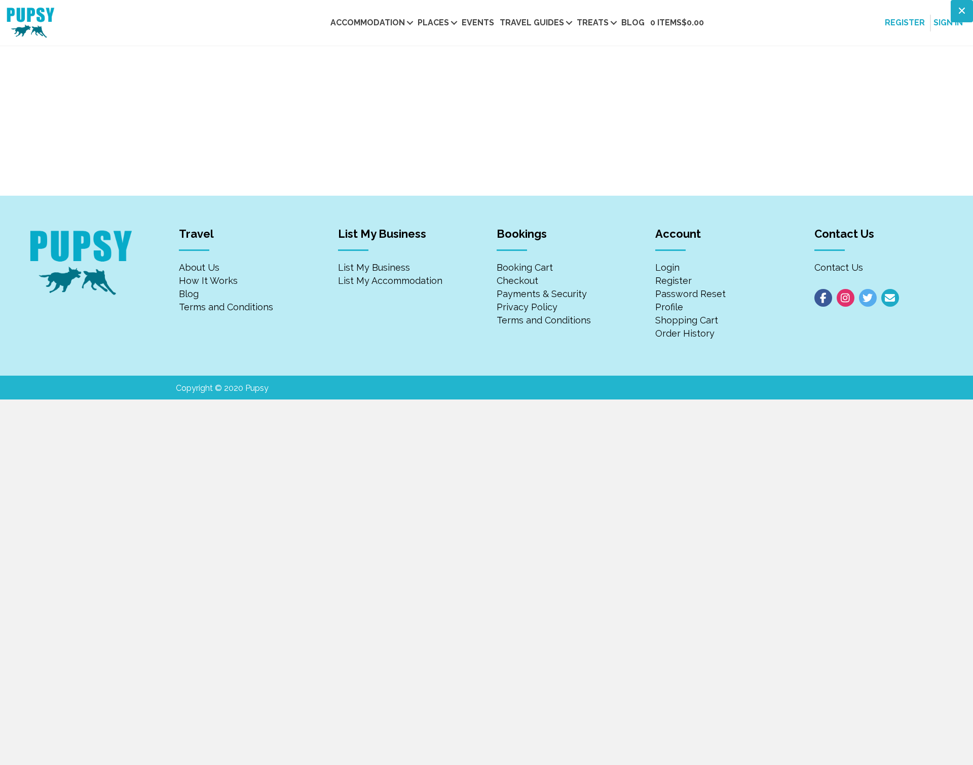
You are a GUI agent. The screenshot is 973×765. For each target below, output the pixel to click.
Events (478, 22)
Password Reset (690, 293)
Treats (593, 22)
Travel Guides (532, 22)
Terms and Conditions (226, 307)
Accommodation (367, 22)
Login (667, 267)
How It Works (208, 280)
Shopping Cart (686, 320)
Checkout (517, 280)
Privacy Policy (527, 307)
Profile (669, 307)
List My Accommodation (390, 280)
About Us (199, 267)
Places (433, 22)
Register (673, 280)
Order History (685, 333)
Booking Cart (525, 267)
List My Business (374, 267)
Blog (633, 22)
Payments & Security (542, 293)
